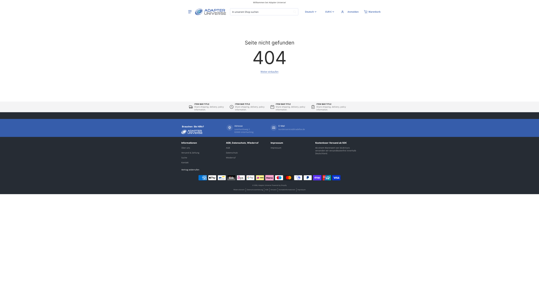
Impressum (277, 142)
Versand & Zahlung (190, 152)
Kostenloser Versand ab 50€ (331, 142)
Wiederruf (231, 157)
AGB (228, 147)
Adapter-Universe (264, 185)
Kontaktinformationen (287, 190)
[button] (190, 12)
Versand (273, 190)
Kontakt (185, 162)
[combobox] (264, 12)
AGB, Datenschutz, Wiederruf (242, 142)
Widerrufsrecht (239, 190)
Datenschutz (232, 152)
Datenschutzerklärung (255, 190)
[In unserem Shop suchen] (294, 12)
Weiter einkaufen (269, 71)
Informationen (189, 142)
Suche (184, 157)
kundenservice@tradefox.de (291, 129)
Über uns (185, 147)
